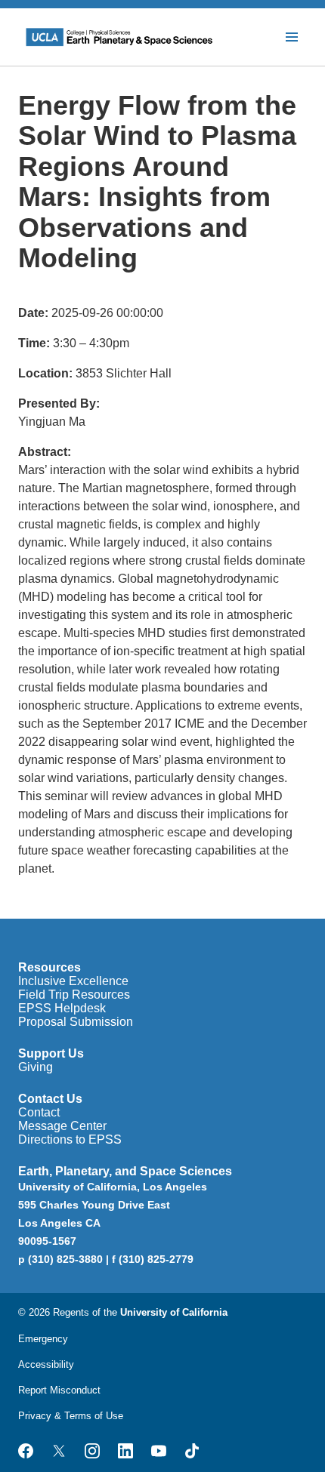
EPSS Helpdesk (62, 1008)
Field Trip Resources (74, 994)
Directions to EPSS (70, 1139)
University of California (174, 1312)
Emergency (43, 1338)
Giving (35, 1067)
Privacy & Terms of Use (70, 1415)
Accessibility (46, 1364)
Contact (39, 1112)
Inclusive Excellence (73, 981)
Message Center (62, 1125)
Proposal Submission (75, 1021)
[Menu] (292, 37)
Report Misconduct (59, 1390)
